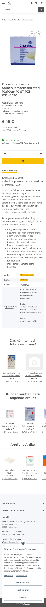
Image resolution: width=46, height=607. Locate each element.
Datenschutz (21, 576)
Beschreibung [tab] (9, 170)
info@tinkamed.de (16, 539)
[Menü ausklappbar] (3, 1)
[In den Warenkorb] (4, 28)
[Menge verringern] (5, 153)
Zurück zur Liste (10, 20)
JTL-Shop (27, 604)
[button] (31, 2)
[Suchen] (41, 9)
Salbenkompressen (20, 111)
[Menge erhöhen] (41, 153)
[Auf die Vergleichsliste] (32, 34)
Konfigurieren (23, 590)
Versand (22, 130)
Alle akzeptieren (23, 582)
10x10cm (24, 280)
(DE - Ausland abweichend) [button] (29, 143)
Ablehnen (23, 597)
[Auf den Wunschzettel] (38, 34)
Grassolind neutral (27, 275)
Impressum (8, 576)
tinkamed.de (12, 542)
